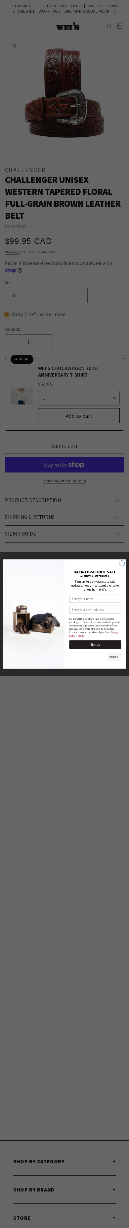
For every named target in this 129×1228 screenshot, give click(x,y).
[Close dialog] (122, 563)
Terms (81, 635)
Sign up (95, 644)
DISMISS (114, 657)
